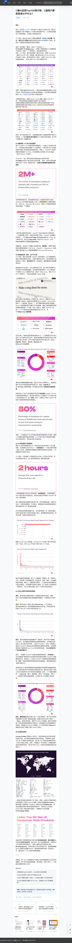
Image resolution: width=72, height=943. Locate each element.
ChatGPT (27, 29)
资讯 (14, 3)
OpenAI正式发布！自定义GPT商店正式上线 (29, 875)
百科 (19, 3)
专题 (24, 3)
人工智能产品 (25, 94)
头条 (18, 17)
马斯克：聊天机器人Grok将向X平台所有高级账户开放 (25, 908)
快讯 (9, 3)
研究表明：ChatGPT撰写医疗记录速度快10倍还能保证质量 (46, 908)
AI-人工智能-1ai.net (15, 940)
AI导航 (30, 3)
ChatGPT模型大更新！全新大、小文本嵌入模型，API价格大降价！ (35, 877)
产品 (4, 2)
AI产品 (43, 40)
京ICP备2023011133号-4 (29, 940)
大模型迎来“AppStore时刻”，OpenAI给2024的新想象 (32, 872)
